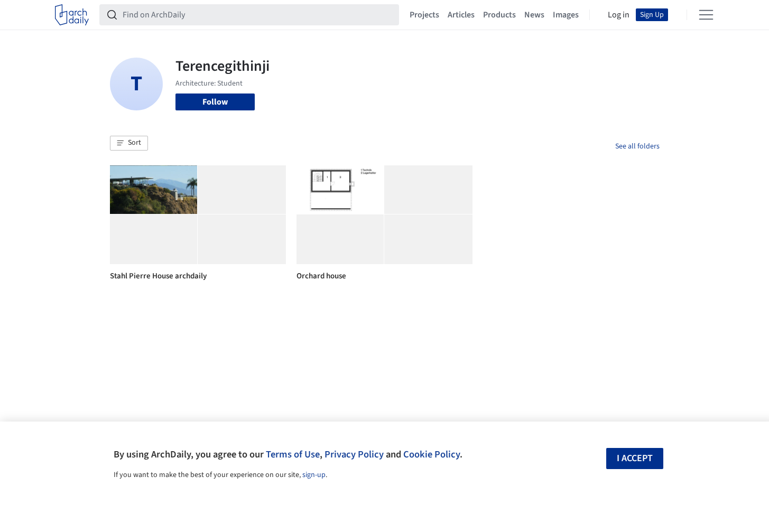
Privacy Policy (354, 454)
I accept (635, 458)
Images (566, 15)
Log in (618, 15)
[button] (129, 143)
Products (499, 15)
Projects (424, 15)
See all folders (637, 146)
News (534, 15)
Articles (461, 15)
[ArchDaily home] (72, 14)
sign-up (314, 475)
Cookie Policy (431, 454)
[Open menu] (706, 14)
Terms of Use (293, 454)
